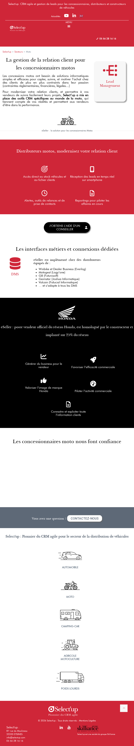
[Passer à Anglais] (81, 16)
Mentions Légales (87, 720)
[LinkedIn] (74, 16)
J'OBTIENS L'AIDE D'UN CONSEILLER (64, 227)
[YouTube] (66, 16)
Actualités (55, 16)
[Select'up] (17, 25)
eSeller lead (110, 94)
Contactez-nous (85, 518)
